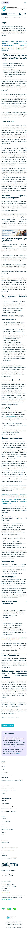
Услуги (3, 766)
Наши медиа (4, 777)
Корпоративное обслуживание (9, 808)
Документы (4, 852)
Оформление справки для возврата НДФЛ (12, 780)
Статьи (3, 793)
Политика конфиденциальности (14, 921)
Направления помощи (6, 774)
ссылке (18, 753)
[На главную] (14, 8)
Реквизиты (4, 855)
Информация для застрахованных (9, 806)
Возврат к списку (8, 725)
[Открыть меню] (25, 2)
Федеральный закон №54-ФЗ (14, 924)
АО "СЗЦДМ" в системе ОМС (8, 811)
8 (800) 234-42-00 (9, 863)
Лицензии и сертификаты (7, 850)
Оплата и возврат (5, 821)
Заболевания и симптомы (7, 788)
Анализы (4, 13)
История (3, 824)
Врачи (2, 769)
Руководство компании (7, 829)
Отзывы (3, 834)
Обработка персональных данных (14, 923)
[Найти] (20, 14)
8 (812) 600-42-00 (9, 865)
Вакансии (3, 800)
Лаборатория (4, 826)
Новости (3, 832)
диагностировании (10, 416)
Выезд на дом (4, 772)
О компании (4, 818)
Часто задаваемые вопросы (8, 790)
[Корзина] (25, 13)
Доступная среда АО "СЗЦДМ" (9, 858)
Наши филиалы (5, 842)
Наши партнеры (5, 803)
